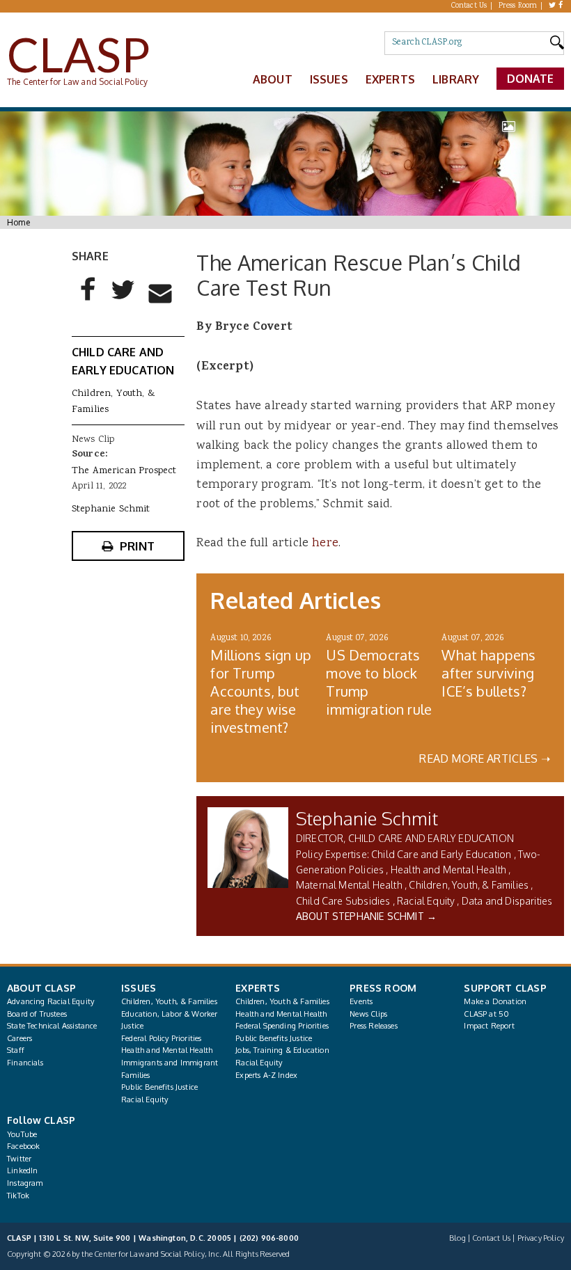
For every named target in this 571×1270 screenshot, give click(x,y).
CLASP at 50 (486, 1014)
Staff (15, 1050)
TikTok (18, 1195)
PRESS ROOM (383, 988)
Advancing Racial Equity (50, 1001)
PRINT (137, 546)
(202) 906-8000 (269, 1238)
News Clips (368, 1014)
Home (18, 222)
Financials (25, 1062)
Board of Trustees (37, 1014)
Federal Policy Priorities (161, 1038)
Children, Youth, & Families (469, 885)
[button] (88, 300)
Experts (390, 79)
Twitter (19, 1159)
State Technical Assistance (52, 1026)
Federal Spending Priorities (282, 1026)
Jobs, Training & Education (282, 1050)
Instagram (25, 1183)
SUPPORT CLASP (505, 988)
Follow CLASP (41, 1120)
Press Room (518, 6)
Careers (19, 1038)
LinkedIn (22, 1170)
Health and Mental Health (448, 869)
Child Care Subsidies (343, 901)
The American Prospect (124, 471)
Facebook (23, 1146)
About (272, 79)
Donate (530, 79)
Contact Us (469, 6)
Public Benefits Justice (159, 1087)
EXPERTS (257, 988)
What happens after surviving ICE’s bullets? (488, 673)
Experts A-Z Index (266, 1075)
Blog (457, 1238)
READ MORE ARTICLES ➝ (484, 758)
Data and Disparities (507, 901)
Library (455, 79)
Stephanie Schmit (367, 818)
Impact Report (489, 1026)
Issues (329, 79)
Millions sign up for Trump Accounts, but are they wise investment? (260, 691)
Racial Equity (426, 901)
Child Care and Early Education (441, 854)
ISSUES (138, 988)
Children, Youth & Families (282, 1001)
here (325, 543)
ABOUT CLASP (41, 988)
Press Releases (373, 1026)
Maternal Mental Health (349, 885)
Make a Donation (495, 1001)
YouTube (22, 1134)
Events (361, 1001)
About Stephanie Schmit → (366, 916)
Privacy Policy (540, 1238)
